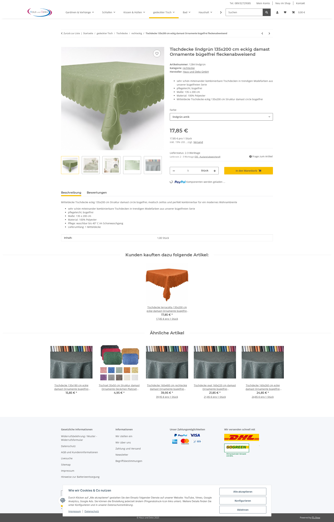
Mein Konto (263, 3)
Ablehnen (243, 509)
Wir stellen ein (124, 436)
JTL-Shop (316, 517)
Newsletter (122, 454)
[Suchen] (267, 12)
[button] (277, 12)
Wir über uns (123, 442)
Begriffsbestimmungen (129, 461)
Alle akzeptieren (242, 491)
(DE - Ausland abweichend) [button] (207, 156)
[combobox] (221, 117)
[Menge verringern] (174, 170)
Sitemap (66, 464)
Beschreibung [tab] (71, 192)
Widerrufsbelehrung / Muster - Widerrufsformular (79, 438)
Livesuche (67, 458)
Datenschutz (92, 511)
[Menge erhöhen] (214, 170)
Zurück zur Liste (71, 33)
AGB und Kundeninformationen (79, 452)
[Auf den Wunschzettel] (157, 53)
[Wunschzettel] (285, 12)
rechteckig (189, 68)
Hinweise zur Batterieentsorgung (80, 476)
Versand (198, 142)
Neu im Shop (283, 3)
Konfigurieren (243, 500)
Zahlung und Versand (128, 448)
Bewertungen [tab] (97, 192)
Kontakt (300, 3)
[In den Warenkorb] (64, 45)
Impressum (74, 511)
